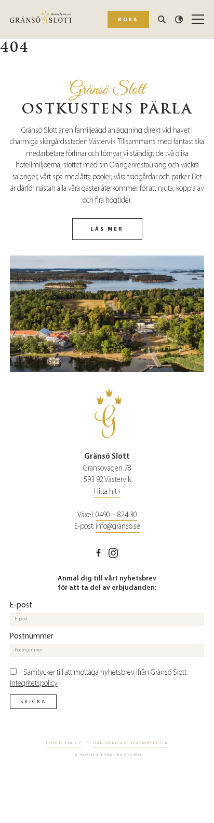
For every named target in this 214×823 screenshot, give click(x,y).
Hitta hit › (107, 491)
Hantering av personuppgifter (130, 743)
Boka (128, 19)
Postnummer (32, 636)
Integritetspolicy (34, 683)
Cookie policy (64, 743)
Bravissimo (128, 755)
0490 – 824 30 (116, 514)
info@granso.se (118, 526)
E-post (21, 604)
